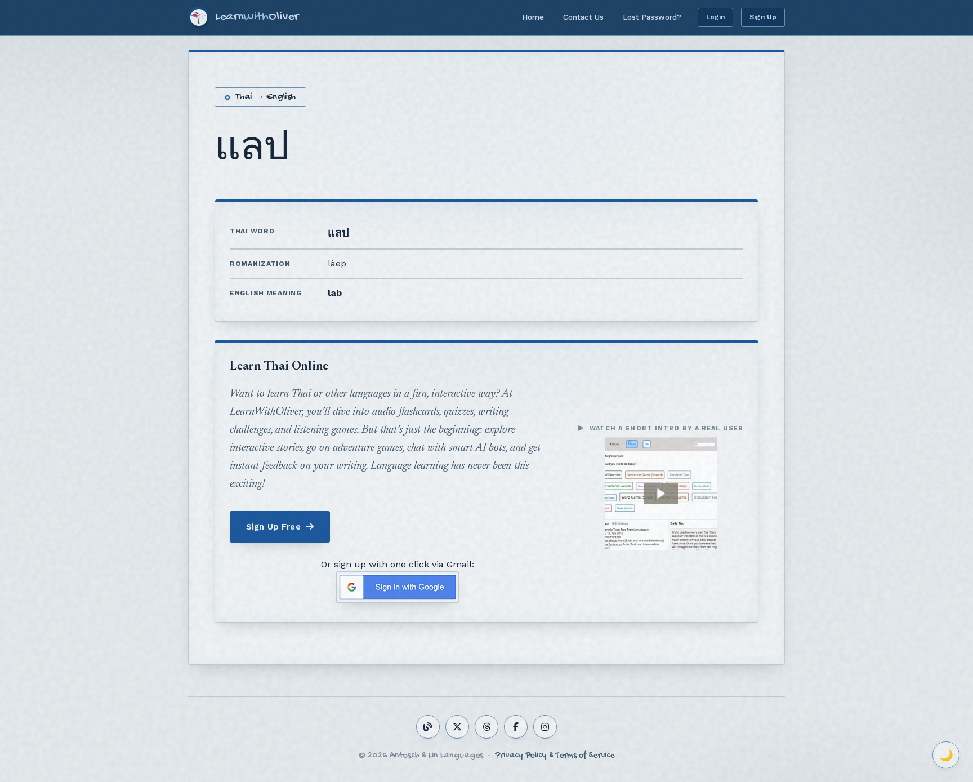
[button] (661, 493)
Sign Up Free (273, 527)
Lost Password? (652, 16)
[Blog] (428, 727)
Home (533, 16)
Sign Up (762, 17)
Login (715, 17)
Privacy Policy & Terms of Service (554, 755)
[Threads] (486, 727)
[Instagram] (545, 727)
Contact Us (583, 16)
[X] (457, 727)
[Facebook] (516, 727)
